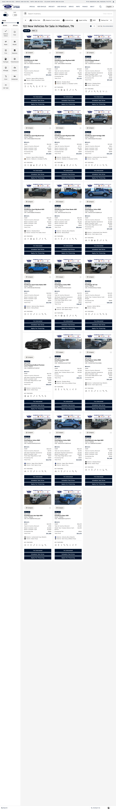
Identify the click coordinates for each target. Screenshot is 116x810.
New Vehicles (41, 6)
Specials (32, 6)
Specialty (51, 7)
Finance (85, 6)
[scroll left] (25, 20)
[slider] (2, 23)
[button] (100, 6)
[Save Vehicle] (50, 53)
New (6, 12)
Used (14, 12)
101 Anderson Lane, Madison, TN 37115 (99, 1)
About (92, 6)
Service (71, 6)
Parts (78, 6)
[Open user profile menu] (113, 2)
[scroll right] (111, 20)
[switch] (5, 13)
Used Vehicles (61, 6)
